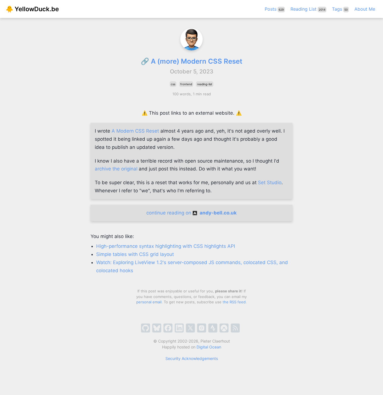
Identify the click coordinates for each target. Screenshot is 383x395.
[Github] (145, 328)
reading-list (204, 84)
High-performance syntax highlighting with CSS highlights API (165, 246)
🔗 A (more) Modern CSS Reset (191, 61)
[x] (190, 328)
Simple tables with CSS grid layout (135, 254)
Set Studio (270, 182)
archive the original (116, 169)
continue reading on (191, 213)
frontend (186, 84)
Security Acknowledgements (191, 358)
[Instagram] (201, 328)
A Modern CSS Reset (135, 131)
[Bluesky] (156, 328)
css (173, 84)
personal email (148, 302)
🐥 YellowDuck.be (32, 9)
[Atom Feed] (235, 328)
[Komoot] (224, 328)
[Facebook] (167, 328)
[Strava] (212, 328)
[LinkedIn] (179, 328)
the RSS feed (234, 302)
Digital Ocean (209, 347)
